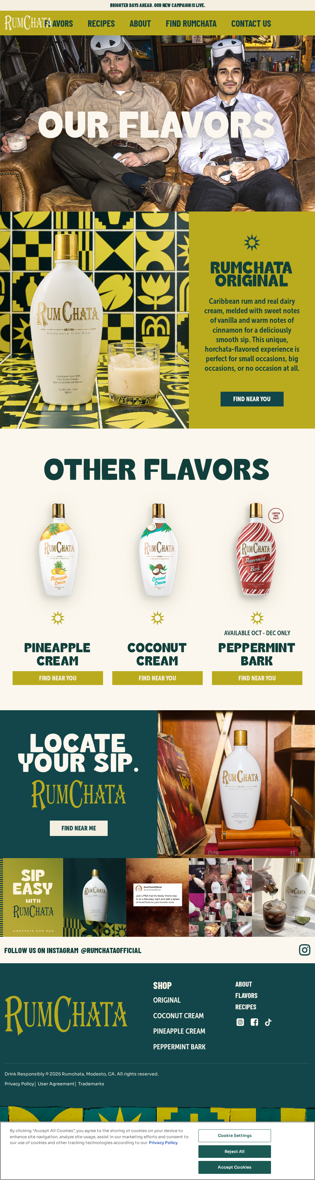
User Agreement (56, 1084)
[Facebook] (254, 1022)
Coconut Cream (178, 1016)
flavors (58, 23)
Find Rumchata (191, 23)
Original (167, 1000)
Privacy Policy (19, 1084)
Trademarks (91, 1084)
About (140, 23)
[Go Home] (28, 23)
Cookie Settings (235, 1135)
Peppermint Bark (179, 1047)
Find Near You (252, 399)
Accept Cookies (234, 1167)
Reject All (235, 1151)
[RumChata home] (71, 1016)
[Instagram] (305, 950)
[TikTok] (268, 1022)
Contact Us (251, 23)
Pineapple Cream (179, 1031)
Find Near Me (79, 828)
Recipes (101, 23)
